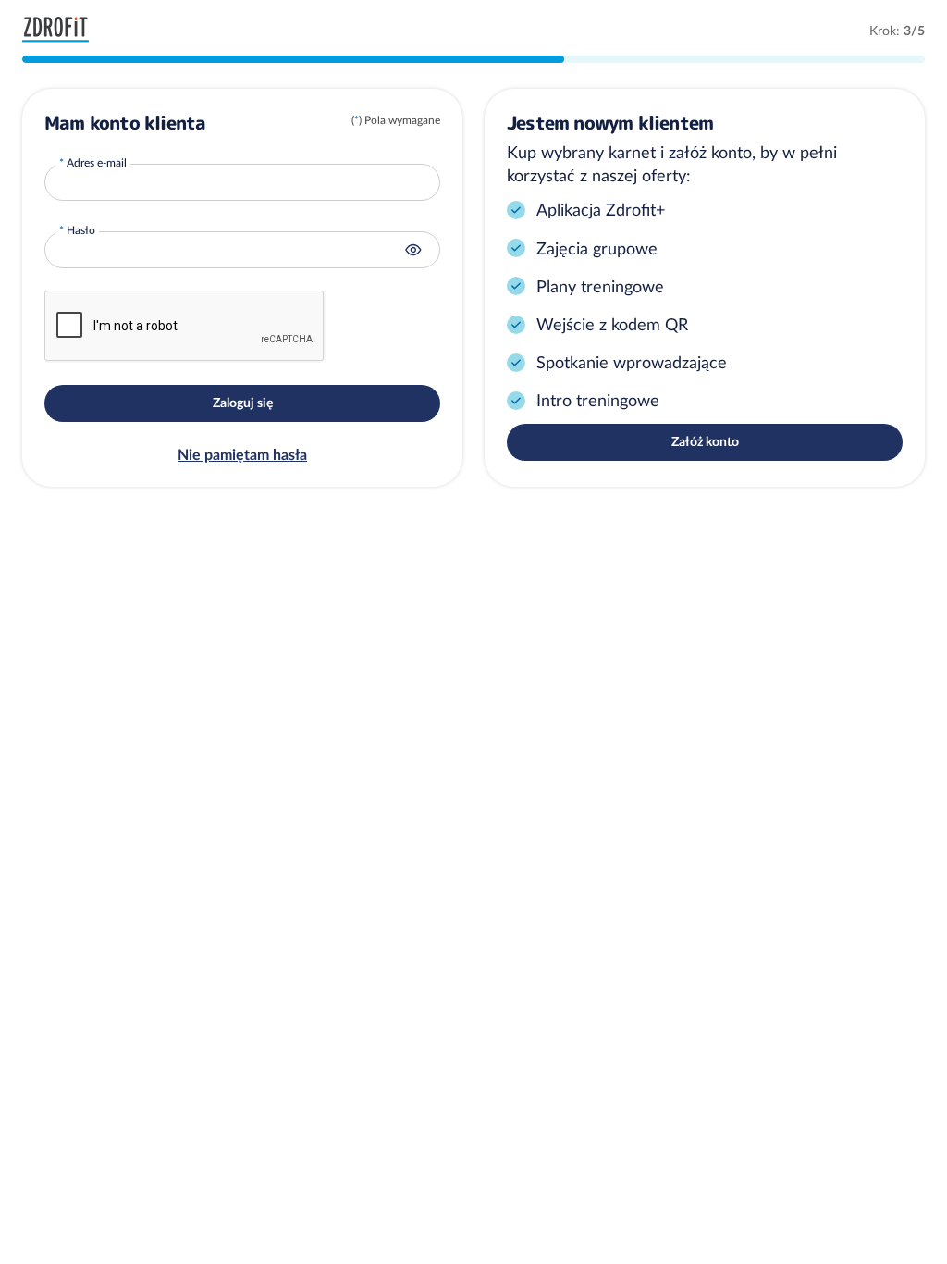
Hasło (81, 230)
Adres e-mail (97, 162)
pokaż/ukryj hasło (413, 249)
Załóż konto (705, 441)
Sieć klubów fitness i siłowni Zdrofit (60, 29)
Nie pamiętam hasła (242, 454)
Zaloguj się (243, 402)
